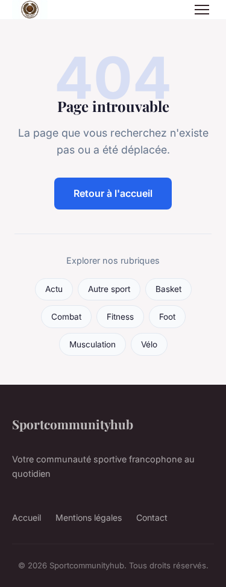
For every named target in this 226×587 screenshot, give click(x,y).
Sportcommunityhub (72, 423)
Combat (66, 316)
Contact (152, 517)
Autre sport (109, 289)
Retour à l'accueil (113, 193)
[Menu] (202, 9)
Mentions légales (88, 517)
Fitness (120, 316)
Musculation (92, 344)
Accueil (26, 517)
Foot (167, 316)
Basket (168, 289)
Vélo (149, 344)
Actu (54, 289)
